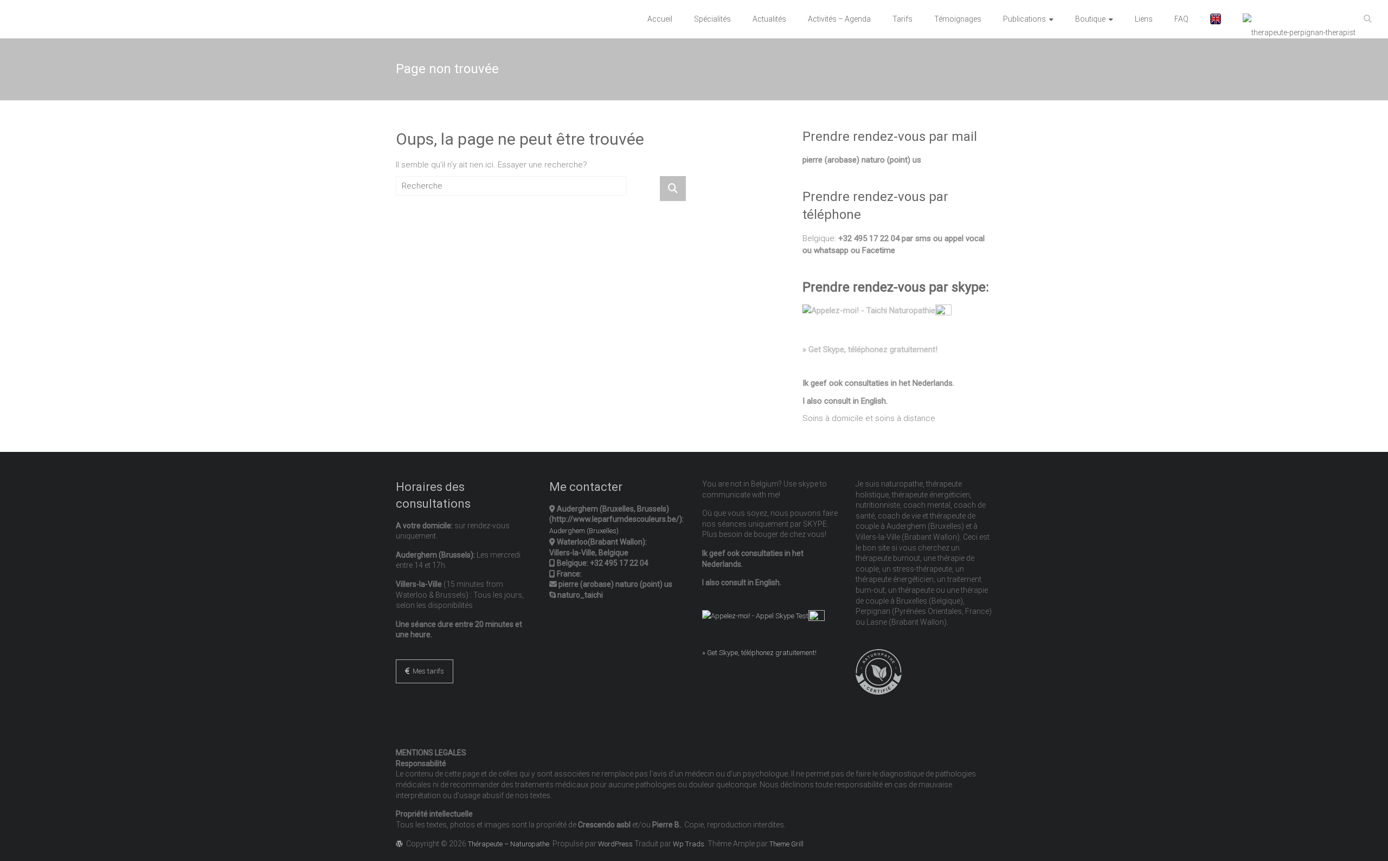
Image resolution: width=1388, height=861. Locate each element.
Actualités (769, 19)
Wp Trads (688, 844)
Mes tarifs (426, 671)
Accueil (659, 19)
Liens (1144, 19)
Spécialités (712, 19)
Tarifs (902, 19)
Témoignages (957, 19)
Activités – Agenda (839, 19)
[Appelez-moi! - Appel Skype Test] (755, 616)
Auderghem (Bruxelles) (584, 531)
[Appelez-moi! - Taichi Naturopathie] (868, 310)
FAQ (1181, 19)
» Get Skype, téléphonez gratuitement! (869, 349)
